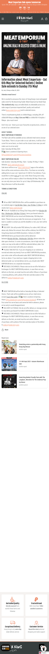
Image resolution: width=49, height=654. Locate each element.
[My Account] (41, 18)
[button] (44, 652)
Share (6, 330)
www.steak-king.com (13, 110)
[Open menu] (2, 19)
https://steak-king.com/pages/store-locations (16, 155)
